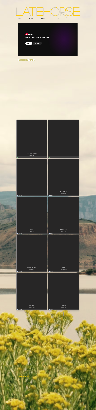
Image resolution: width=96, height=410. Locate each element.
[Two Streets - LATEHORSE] (48, 39)
